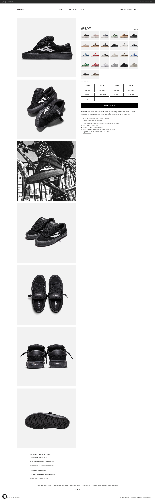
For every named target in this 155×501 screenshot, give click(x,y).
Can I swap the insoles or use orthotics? (42, 474)
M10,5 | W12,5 (102, 94)
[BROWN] (123, 55)
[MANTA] (114, 45)
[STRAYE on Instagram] (77, 489)
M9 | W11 (116, 90)
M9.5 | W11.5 (131, 90)
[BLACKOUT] (133, 35)
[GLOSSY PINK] (94, 35)
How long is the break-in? (38, 470)
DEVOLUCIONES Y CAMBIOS (89, 485)
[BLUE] (133, 55)
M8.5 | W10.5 (102, 90)
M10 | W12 (87, 94)
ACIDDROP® (72, 485)
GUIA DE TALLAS (85, 81)
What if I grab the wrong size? (39, 478)
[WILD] (123, 35)
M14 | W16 (102, 99)
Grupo (6, 2)
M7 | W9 (131, 85)
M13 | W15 (87, 99)
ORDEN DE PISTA (102, 485)
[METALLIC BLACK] (85, 35)
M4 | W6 (88, 85)
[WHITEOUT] (104, 65)
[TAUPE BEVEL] (94, 74)
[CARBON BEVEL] (85, 74)
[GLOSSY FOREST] (114, 35)
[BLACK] (104, 55)
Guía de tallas (87, 133)
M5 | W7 (102, 85)
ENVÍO (78, 485)
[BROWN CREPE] (94, 45)
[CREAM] (114, 55)
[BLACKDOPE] (133, 45)
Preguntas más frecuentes (52, 485)
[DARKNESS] (114, 65)
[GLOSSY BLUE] (85, 55)
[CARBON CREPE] (104, 45)
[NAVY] (104, 35)
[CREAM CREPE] (85, 45)
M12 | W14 (131, 94)
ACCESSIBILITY (147, 497)
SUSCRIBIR (65, 485)
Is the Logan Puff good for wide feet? (42, 461)
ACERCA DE (40, 485)
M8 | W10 (87, 90)
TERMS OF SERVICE (136, 497)
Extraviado (12, 2)
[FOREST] (85, 65)
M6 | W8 (117, 85)
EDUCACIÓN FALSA (113, 485)
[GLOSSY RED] (94, 55)
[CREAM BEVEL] (133, 65)
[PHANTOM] (123, 65)
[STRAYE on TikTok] (79, 489)
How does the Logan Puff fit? (39, 457)
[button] (4, 496)
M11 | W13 (116, 94)
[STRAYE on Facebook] (75, 489)
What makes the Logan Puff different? (42, 465)
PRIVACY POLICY (124, 497)
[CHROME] (123, 45)
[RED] (94, 65)
